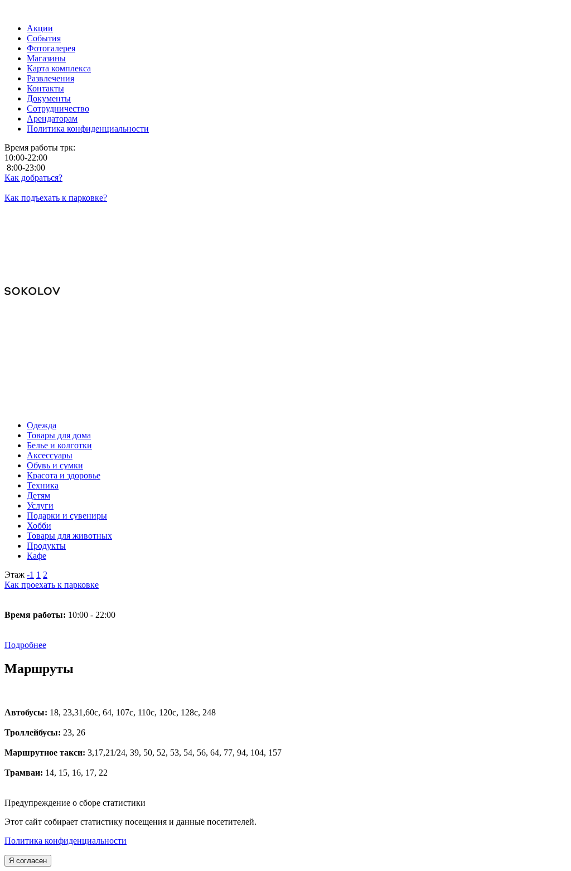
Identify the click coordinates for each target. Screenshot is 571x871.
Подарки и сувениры (67, 515)
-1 (30, 574)
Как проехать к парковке (51, 584)
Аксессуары (49, 455)
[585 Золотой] (285, 386)
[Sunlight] (285, 366)
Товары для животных (69, 535)
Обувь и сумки (55, 465)
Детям (38, 495)
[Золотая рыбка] (285, 406)
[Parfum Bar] (285, 356)
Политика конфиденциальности (65, 840)
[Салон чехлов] (285, 258)
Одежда (41, 425)
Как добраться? (33, 177)
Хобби (39, 525)
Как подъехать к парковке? (55, 197)
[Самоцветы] (285, 396)
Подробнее (25, 645)
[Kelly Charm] (285, 346)
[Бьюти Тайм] (285, 376)
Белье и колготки (59, 445)
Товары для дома (59, 435)
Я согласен (28, 861)
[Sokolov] (285, 292)
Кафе (36, 555)
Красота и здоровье (63, 475)
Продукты (46, 545)
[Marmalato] (285, 326)
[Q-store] (285, 336)
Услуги (40, 505)
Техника (43, 485)
